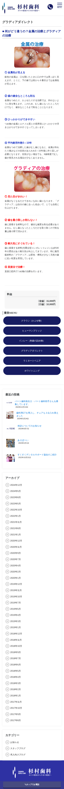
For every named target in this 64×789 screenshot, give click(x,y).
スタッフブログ (17, 748)
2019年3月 (15, 621)
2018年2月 (15, 689)
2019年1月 (15, 627)
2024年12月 (16, 485)
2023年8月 (15, 497)
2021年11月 (16, 522)
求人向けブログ (17, 754)
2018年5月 (15, 671)
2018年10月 (16, 646)
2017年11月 (16, 702)
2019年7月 (15, 602)
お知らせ (14, 742)
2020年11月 (16, 547)
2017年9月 (15, 714)
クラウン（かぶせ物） (32, 320)
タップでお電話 (32, 784)
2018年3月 (15, 683)
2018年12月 (16, 633)
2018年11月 (16, 640)
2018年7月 (15, 658)
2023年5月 (15, 503)
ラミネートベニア (32, 360)
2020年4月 (15, 565)
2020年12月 (16, 540)
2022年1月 (15, 516)
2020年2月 (15, 571)
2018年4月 (15, 677)
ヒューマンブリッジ (32, 330)
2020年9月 (15, 553)
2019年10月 (16, 596)
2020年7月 (15, 559)
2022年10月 (16, 509)
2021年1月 (15, 534)
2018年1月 (15, 695)
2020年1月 (15, 578)
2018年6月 (15, 664)
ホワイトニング (32, 370)
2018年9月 (15, 652)
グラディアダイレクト (32, 350)
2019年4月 (15, 615)
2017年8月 (15, 720)
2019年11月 (16, 590)
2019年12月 (16, 584)
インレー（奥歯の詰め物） (32, 340)
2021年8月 (15, 528)
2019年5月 (15, 609)
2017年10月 (16, 708)
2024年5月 (15, 491)
